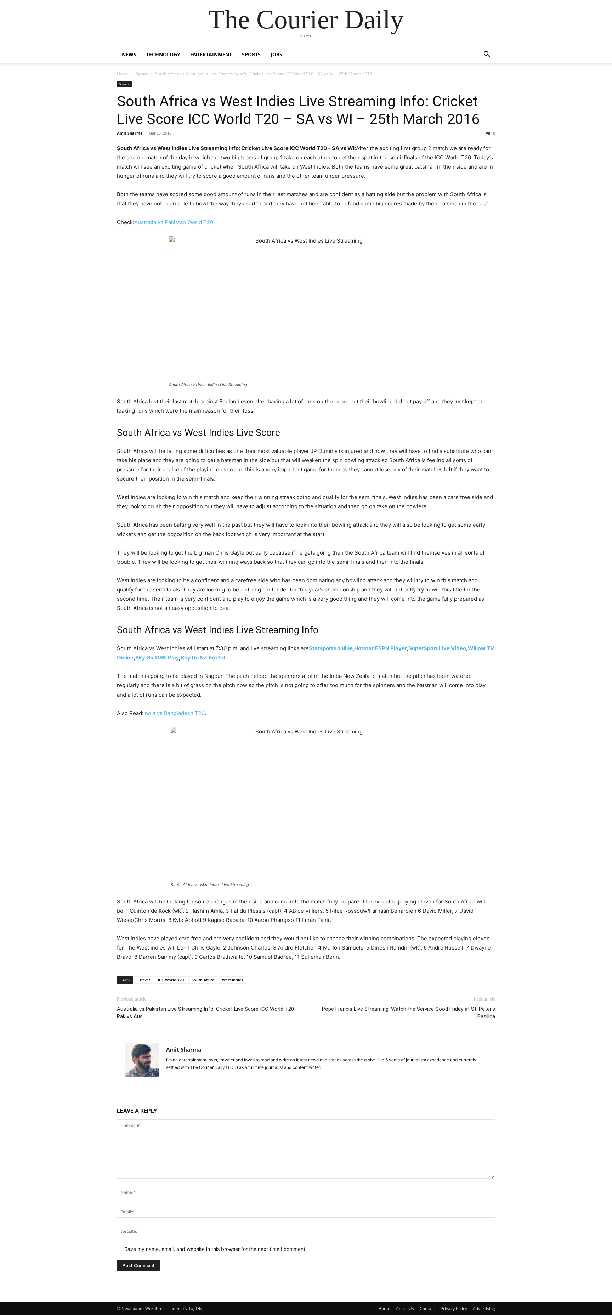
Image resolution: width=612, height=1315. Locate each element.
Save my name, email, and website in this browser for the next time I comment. (215, 1249)
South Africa (203, 979)
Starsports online (331, 648)
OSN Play (167, 657)
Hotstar (363, 648)
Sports (251, 54)
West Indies (232, 979)
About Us (405, 1308)
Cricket (143, 979)
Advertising (484, 1308)
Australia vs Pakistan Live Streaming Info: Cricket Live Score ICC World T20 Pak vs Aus (205, 1013)
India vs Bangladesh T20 (174, 713)
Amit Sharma (130, 133)
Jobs (276, 54)
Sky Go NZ (194, 657)
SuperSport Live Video (437, 648)
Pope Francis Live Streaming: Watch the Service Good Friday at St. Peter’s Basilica (408, 1013)
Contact (427, 1308)
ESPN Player (391, 648)
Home (123, 74)
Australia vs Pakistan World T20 (173, 222)
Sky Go (144, 657)
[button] (486, 55)
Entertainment (211, 54)
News (129, 54)
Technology (163, 54)
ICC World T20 (171, 979)
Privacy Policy (454, 1308)
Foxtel (217, 657)
